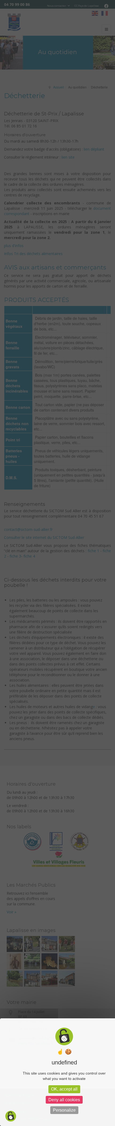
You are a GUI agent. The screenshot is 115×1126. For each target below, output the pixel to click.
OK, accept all (64, 1089)
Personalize (64, 1110)
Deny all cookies (64, 1099)
